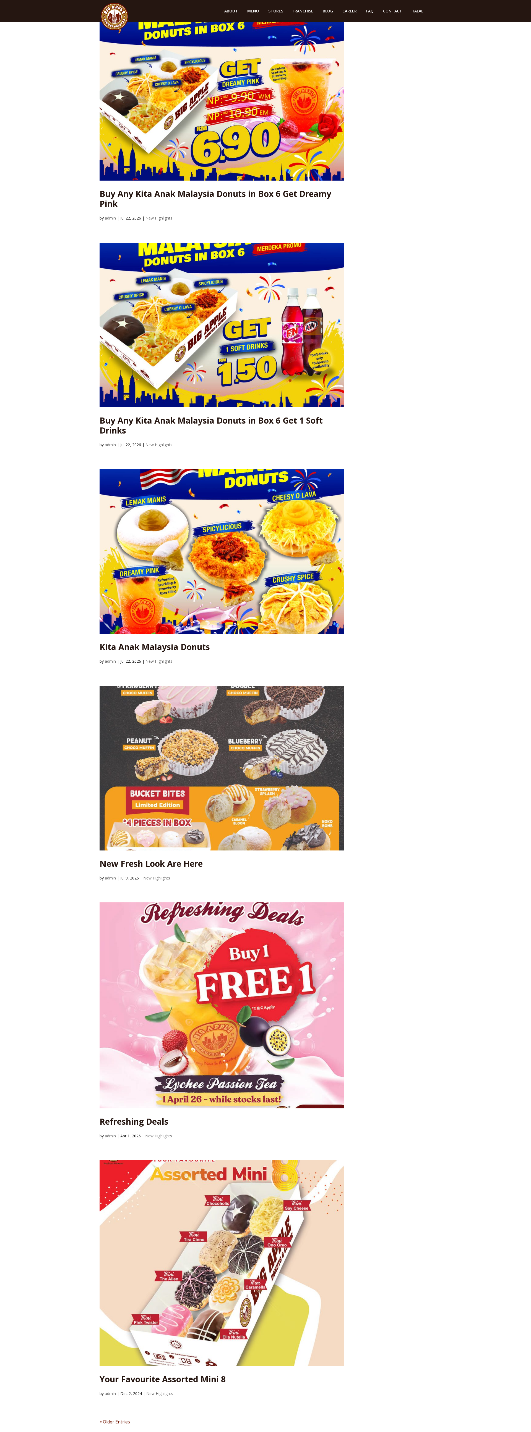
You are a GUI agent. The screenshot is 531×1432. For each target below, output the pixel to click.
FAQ (370, 11)
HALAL (417, 11)
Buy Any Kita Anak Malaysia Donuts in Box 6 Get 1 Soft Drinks (211, 425)
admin (110, 218)
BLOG (328, 11)
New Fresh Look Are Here (151, 863)
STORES (275, 11)
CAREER (349, 11)
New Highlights (158, 218)
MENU (253, 11)
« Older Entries (115, 1422)
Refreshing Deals (134, 1121)
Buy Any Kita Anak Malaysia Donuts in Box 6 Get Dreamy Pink (215, 198)
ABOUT (231, 11)
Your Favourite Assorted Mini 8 (163, 1379)
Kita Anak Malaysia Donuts (155, 646)
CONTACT (392, 11)
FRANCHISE (303, 11)
